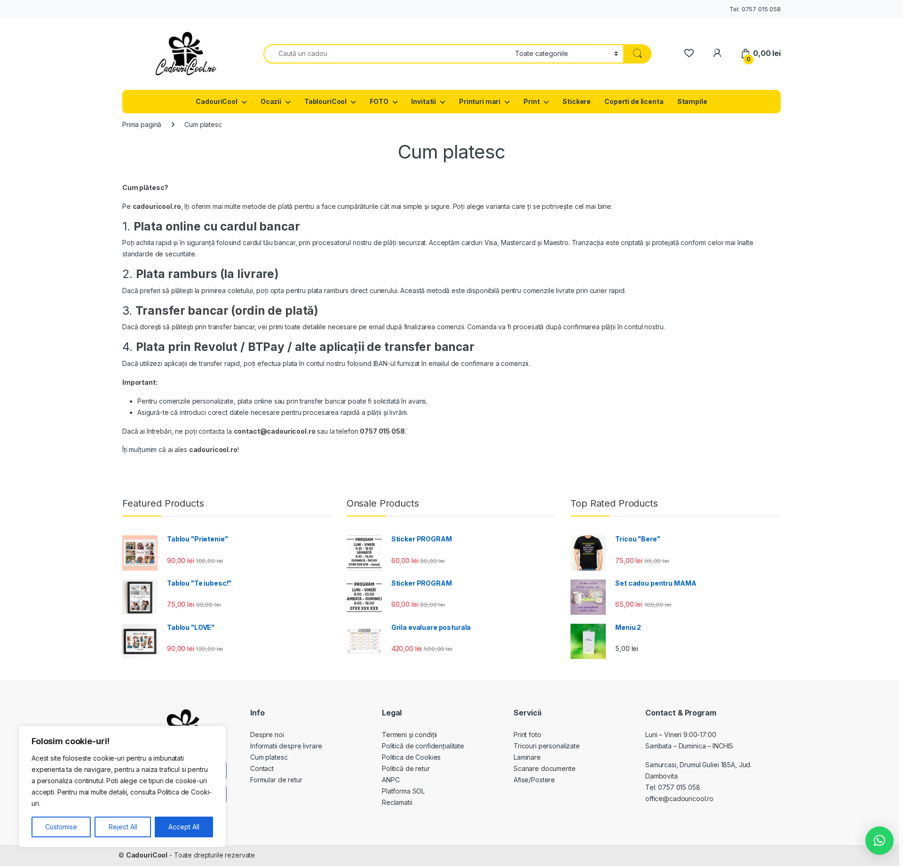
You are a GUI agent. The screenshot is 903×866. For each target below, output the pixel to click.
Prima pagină (141, 124)
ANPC (390, 780)
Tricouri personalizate (547, 746)
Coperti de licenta (633, 101)
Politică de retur (406, 768)
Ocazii (271, 101)
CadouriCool (216, 101)
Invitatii (423, 101)
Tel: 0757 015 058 (755, 9)
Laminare (527, 757)
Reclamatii (397, 802)
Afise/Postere (534, 780)
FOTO (379, 101)
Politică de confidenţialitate (423, 746)
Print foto (527, 735)
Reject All (123, 827)
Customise (61, 827)
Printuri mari (479, 101)
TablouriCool (325, 101)
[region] (122, 786)
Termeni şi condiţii (409, 735)
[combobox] (386, 54)
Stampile (692, 101)
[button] (879, 840)
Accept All (183, 827)
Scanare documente (545, 768)
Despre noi (267, 735)
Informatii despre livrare (286, 746)
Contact (262, 768)
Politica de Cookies (411, 757)
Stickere (576, 101)
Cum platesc (268, 757)
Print (531, 101)
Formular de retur (276, 780)
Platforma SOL (403, 791)
